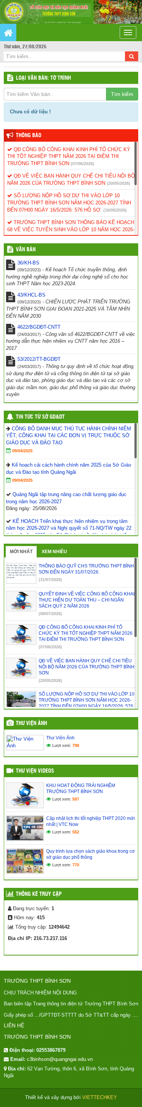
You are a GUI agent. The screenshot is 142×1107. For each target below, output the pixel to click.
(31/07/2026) (50, 579)
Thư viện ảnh (31, 723)
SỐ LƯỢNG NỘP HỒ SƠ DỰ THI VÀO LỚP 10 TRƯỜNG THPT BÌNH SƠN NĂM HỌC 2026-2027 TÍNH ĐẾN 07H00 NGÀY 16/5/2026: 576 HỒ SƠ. (69, 202)
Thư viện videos (35, 771)
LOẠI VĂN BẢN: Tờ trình (43, 78)
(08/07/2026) (50, 613)
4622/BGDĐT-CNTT (39, 327)
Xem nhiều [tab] (54, 551)
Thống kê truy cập (39, 894)
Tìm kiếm (122, 94)
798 (75, 745)
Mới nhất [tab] (21, 551)
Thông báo (28, 135)
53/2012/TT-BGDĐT (39, 359)
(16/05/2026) (115, 210)
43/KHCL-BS (31, 295)
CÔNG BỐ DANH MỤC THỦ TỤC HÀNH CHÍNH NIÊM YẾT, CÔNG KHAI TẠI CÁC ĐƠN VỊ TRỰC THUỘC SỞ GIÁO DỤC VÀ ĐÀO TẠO (68, 435)
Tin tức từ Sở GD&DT (40, 417)
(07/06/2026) (82, 163)
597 (75, 799)
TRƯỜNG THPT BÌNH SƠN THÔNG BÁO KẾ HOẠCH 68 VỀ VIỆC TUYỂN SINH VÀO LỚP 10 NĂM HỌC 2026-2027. (70, 229)
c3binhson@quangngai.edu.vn (60, 1059)
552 (75, 832)
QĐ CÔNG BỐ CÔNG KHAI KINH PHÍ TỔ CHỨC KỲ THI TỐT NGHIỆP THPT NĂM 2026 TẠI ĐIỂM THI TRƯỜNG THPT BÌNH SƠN (68, 156)
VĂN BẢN (26, 249)
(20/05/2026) (118, 183)
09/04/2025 (22, 450)
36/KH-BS (28, 263)
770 (75, 865)
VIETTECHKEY (99, 1097)
